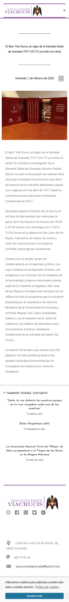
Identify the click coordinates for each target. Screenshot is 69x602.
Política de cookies (47, 587)
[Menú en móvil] (65, 11)
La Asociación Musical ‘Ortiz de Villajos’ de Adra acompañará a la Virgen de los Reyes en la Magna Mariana (34, 450)
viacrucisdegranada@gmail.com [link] (38, 566)
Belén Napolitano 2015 (34, 423)
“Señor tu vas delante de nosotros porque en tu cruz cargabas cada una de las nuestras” (34, 404)
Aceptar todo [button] (34, 595)
